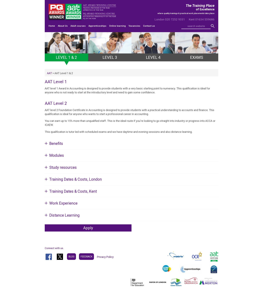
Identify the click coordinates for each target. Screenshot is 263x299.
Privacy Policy (105, 256)
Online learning (117, 26)
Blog (71, 256)
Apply (88, 228)
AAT (49, 73)
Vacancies (134, 26)
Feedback (86, 256)
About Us (63, 26)
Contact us (149, 26)
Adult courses (78, 26)
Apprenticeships (97, 26)
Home (52, 26)
